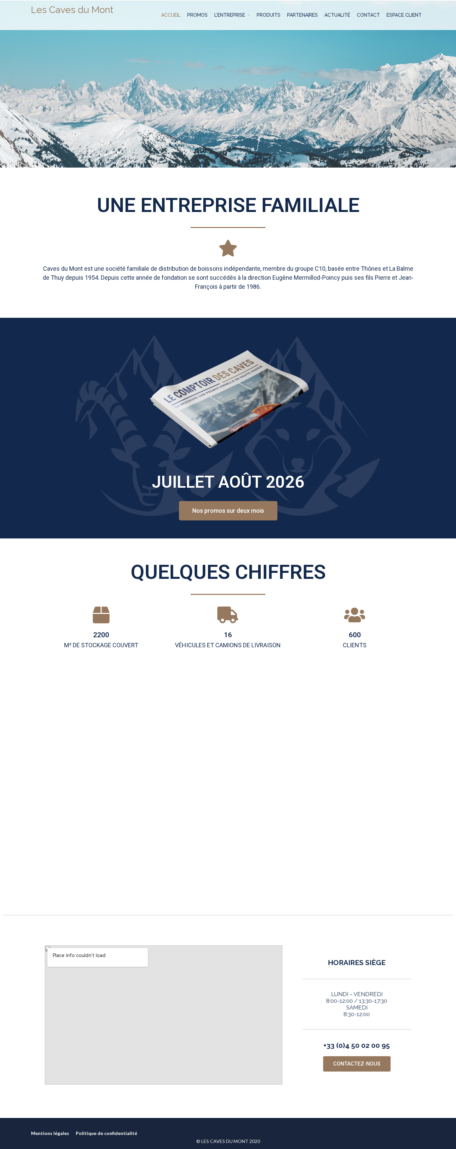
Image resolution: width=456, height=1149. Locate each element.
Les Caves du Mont (72, 9)
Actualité (337, 15)
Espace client (404, 15)
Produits (268, 15)
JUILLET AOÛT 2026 (228, 482)
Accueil (171, 15)
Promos (197, 15)
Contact (368, 15)
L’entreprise (229, 15)
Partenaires (302, 15)
